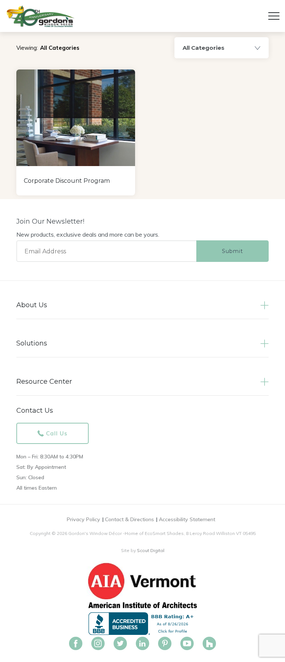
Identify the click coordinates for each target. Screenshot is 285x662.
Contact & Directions (129, 519)
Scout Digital (150, 550)
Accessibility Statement (187, 519)
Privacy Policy (83, 519)
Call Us (57, 433)
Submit (232, 251)
